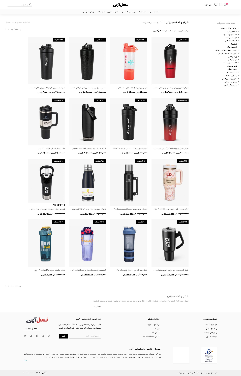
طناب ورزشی (232, 69)
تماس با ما (155, 332)
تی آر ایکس (232, 60)
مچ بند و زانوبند (231, 38)
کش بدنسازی (232, 72)
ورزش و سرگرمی (88, 12)
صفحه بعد (14, 29)
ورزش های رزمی (230, 85)
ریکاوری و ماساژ (231, 75)
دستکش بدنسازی (230, 34)
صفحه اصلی (153, 12)
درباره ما (156, 328)
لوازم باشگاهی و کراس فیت (227, 53)
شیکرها (234, 44)
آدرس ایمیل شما (93, 336)
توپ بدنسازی (232, 66)
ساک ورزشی (232, 31)
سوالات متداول (211, 336)
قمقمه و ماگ (232, 47)
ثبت (63, 336)
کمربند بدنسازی (231, 41)
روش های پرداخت (210, 332)
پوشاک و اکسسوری (128, 12)
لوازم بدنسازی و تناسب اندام (108, 12)
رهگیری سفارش (153, 324)
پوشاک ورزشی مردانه (229, 28)
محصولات (142, 12)
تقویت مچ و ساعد (230, 63)
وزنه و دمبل (232, 56)
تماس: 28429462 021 (151, 336)
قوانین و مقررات (211, 324)
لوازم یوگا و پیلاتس (229, 79)
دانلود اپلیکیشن (32, 328)
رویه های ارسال (211, 328)
